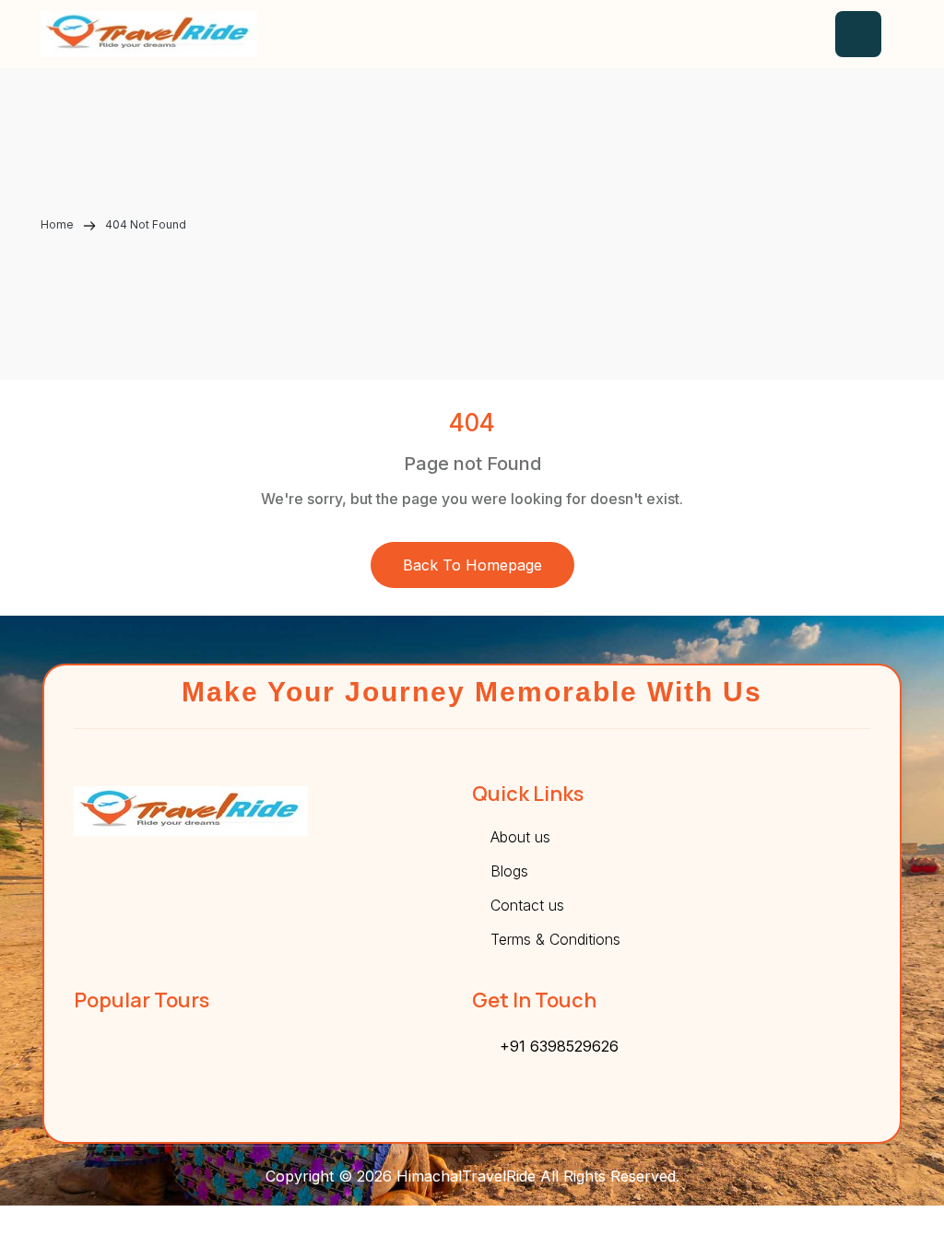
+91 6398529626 (559, 1046)
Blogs (509, 871)
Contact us (527, 905)
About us (520, 837)
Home (59, 224)
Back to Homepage (472, 565)
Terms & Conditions (555, 939)
